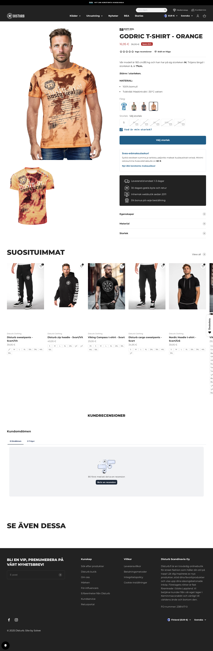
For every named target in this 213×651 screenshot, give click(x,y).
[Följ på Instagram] (16, 620)
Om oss (85, 577)
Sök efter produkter (92, 566)
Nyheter (113, 15)
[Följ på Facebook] (9, 620)
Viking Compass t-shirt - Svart (106, 337)
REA (126, 15)
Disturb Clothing (14, 334)
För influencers (89, 588)
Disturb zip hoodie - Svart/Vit (65, 337)
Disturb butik (89, 571)
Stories (139, 15)
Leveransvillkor (132, 566)
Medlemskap (182, 10)
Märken (85, 582)
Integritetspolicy (133, 577)
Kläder (74, 15)
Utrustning (93, 15)
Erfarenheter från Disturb (95, 593)
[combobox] (149, 10)
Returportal (87, 604)
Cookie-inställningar (135, 582)
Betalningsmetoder (135, 571)
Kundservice (200, 10)
